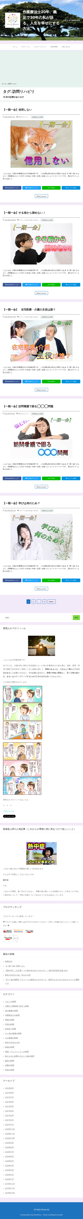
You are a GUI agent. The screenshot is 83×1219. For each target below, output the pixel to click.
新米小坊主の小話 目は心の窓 (18, 975)
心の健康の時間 (11, 1038)
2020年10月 (10, 1138)
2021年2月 (9, 1120)
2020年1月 (9, 1179)
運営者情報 (54, 47)
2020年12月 (10, 1129)
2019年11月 (10, 1188)
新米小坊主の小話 (12, 1042)
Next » (51, 601)
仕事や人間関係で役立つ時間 (17, 1006)
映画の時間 (9, 1047)
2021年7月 (9, 1097)
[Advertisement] (41, 65)
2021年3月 (9, 1115)
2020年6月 (9, 1156)
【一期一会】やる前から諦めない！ (24, 212)
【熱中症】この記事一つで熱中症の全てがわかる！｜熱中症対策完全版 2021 (36, 970)
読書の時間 (9, 1065)
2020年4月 (9, 1165)
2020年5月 (9, 1161)
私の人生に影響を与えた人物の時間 (19, 1056)
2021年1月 (9, 1124)
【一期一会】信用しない (17, 109)
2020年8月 (9, 1147)
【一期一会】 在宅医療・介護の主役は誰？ (29, 309)
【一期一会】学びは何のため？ (21, 503)
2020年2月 (9, 1174)
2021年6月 (9, 1102)
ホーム (15, 47)
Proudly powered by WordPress (30, 1215)
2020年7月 (9, 1152)
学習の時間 (9, 1024)
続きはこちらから (42, 196)
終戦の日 (8, 961)
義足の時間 (9, 1060)
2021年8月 (9, 1092)
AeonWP (60, 1215)
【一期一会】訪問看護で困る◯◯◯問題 (28, 406)
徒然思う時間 (10, 1029)
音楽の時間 (9, 1070)
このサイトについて (40, 47)
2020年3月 (9, 1170)
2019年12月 (10, 1183)
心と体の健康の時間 (13, 1033)
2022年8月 (9, 1088)
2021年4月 (9, 1111)
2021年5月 (9, 1106)
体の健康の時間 (11, 1010)
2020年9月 (9, 1143)
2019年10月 (10, 1193)
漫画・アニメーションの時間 (17, 1051)
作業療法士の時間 (37, 117)
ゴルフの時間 (10, 1001)
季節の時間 (9, 1020)
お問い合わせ (66, 47)
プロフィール (25, 47)
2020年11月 (10, 1133)
